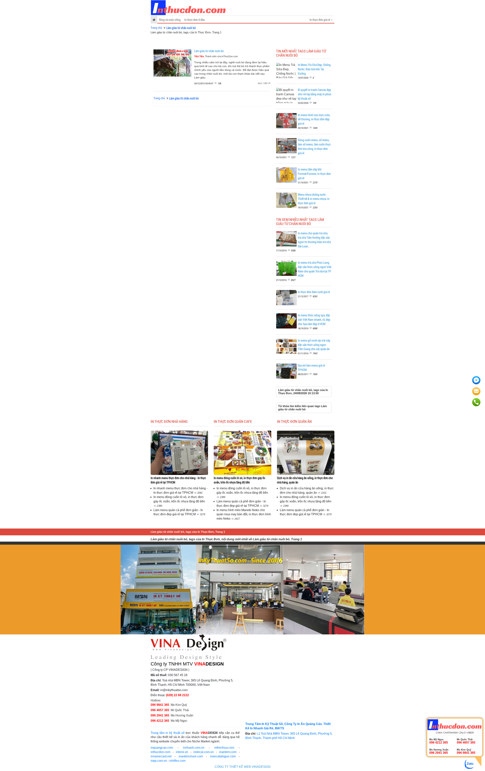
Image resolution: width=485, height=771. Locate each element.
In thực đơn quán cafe (233, 421)
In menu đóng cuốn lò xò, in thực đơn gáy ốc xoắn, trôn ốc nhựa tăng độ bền (239, 480)
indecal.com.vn (203, 752)
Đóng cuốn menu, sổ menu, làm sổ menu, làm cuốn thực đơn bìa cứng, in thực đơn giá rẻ (314, 146)
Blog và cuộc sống (170, 20)
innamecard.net (161, 756)
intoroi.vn (182, 752)
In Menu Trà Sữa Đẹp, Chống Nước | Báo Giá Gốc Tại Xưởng (314, 69)
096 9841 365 (160, 704)
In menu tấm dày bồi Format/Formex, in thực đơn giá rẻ (314, 173)
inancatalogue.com (223, 756)
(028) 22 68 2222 (177, 695)
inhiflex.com (177, 760)
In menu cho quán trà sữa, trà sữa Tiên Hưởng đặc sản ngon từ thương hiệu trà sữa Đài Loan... (314, 239)
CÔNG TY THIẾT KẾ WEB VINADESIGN (243, 766)
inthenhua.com (224, 747)
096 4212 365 (160, 720)
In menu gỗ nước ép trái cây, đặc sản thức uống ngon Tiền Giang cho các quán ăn (314, 344)
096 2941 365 (160, 715)
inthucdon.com (160, 752)
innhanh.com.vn (193, 747)
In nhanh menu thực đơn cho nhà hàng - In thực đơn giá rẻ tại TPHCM (178, 480)
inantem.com (227, 752)
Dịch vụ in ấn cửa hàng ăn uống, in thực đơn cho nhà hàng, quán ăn (305, 480)
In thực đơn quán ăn (294, 421)
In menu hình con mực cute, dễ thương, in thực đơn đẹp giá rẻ (314, 119)
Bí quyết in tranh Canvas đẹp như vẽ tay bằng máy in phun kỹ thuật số (314, 94)
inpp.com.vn (159, 760)
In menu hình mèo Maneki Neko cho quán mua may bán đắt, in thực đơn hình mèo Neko (244, 514)
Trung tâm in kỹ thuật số (168, 732)
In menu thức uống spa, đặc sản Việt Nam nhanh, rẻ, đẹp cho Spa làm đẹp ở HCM (314, 319)
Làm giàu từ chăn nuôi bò (209, 51)
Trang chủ (156, 28)
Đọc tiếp (263, 83)
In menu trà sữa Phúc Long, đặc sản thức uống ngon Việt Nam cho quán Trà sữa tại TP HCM (314, 269)
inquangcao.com (162, 747)
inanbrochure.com (191, 756)
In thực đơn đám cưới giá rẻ (314, 292)
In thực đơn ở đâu (194, 20)
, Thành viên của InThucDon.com (216, 56)
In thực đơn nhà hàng (169, 421)
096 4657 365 (160, 710)
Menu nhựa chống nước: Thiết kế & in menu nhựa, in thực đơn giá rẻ (313, 198)
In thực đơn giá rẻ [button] (320, 20)
